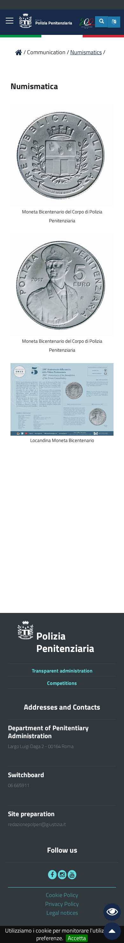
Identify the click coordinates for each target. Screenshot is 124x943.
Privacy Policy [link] (62, 904)
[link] (9, 21)
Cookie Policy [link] (62, 895)
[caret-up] (109, 932)
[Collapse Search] (101, 21)
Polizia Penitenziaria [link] (53, 22)
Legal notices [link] (62, 912)
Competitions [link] (62, 683)
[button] (114, 22)
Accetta (77, 938)
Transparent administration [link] (62, 670)
